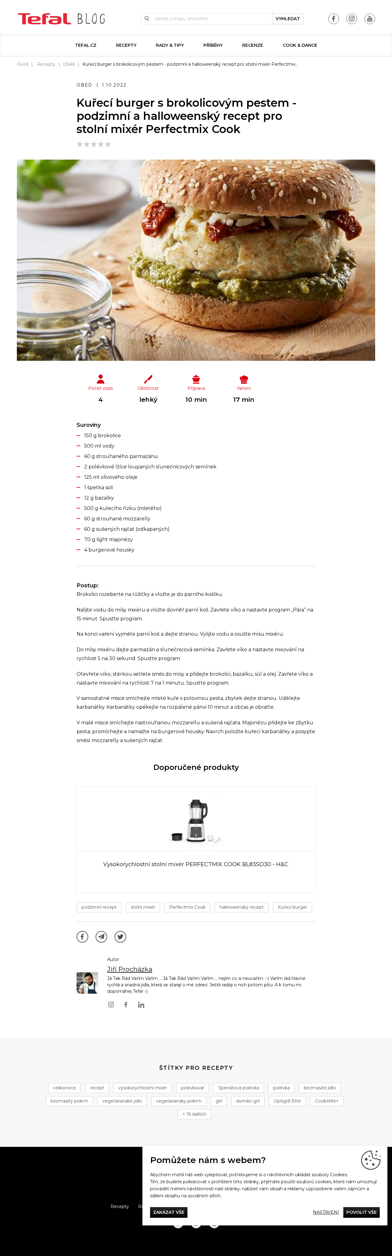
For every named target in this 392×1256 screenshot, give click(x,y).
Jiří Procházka (129, 969)
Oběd (69, 64)
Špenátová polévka (238, 1088)
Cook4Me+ (327, 1101)
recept (97, 1088)
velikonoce (64, 1088)
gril (219, 1101)
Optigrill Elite (287, 1101)
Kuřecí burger (292, 907)
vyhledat (288, 18)
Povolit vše (361, 1212)
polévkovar (192, 1088)
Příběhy (213, 45)
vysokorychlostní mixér (142, 1088)
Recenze (252, 45)
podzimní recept (99, 907)
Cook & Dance (300, 45)
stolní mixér (143, 907)
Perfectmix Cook (187, 907)
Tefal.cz (85, 45)
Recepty (126, 45)
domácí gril (248, 1101)
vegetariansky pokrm (179, 1101)
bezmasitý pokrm (69, 1101)
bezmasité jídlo (320, 1088)
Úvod (22, 64)
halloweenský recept (242, 907)
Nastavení (326, 1212)
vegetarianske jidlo (122, 1101)
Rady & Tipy (170, 45)
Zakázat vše (168, 1212)
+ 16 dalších (194, 1114)
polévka (281, 1088)
